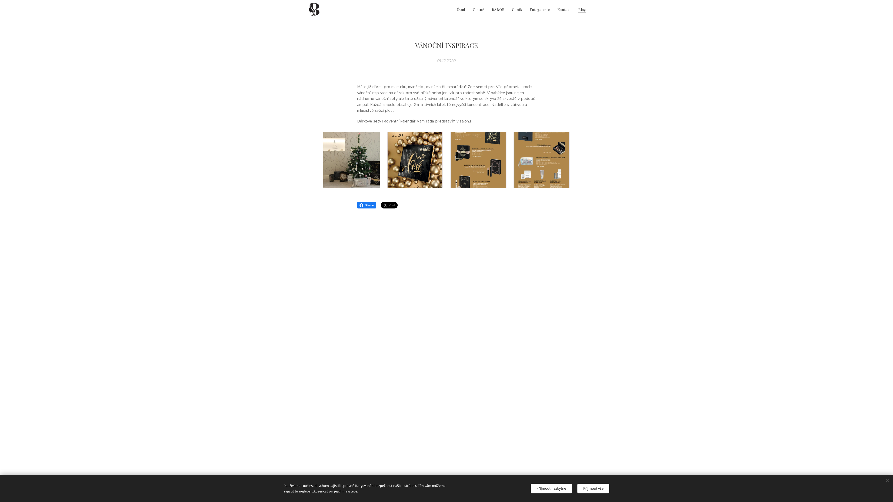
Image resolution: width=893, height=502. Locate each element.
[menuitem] (462, 9)
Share (369, 205)
